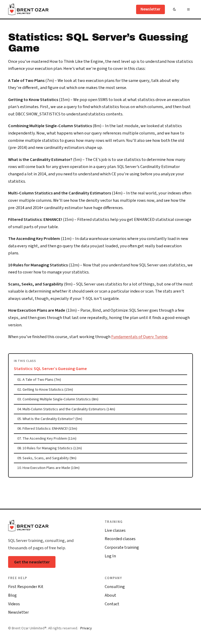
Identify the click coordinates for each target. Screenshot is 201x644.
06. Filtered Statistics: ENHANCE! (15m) (47, 428)
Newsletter (150, 9)
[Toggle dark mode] (174, 9)
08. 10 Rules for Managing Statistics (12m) (49, 448)
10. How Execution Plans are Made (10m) (48, 468)
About (110, 595)
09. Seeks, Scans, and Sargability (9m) (46, 458)
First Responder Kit (25, 587)
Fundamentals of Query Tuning (139, 337)
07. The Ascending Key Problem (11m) (46, 438)
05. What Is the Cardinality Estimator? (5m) (49, 419)
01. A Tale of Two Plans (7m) (39, 379)
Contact (112, 604)
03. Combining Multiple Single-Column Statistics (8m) (57, 399)
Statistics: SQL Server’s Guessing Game (50, 369)
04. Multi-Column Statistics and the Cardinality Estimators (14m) (66, 409)
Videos (14, 604)
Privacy (86, 628)
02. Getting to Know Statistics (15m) (45, 389)
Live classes (115, 530)
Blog (12, 595)
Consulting (115, 587)
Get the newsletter (32, 562)
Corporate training (122, 547)
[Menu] (188, 9)
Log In (110, 556)
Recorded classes (120, 539)
